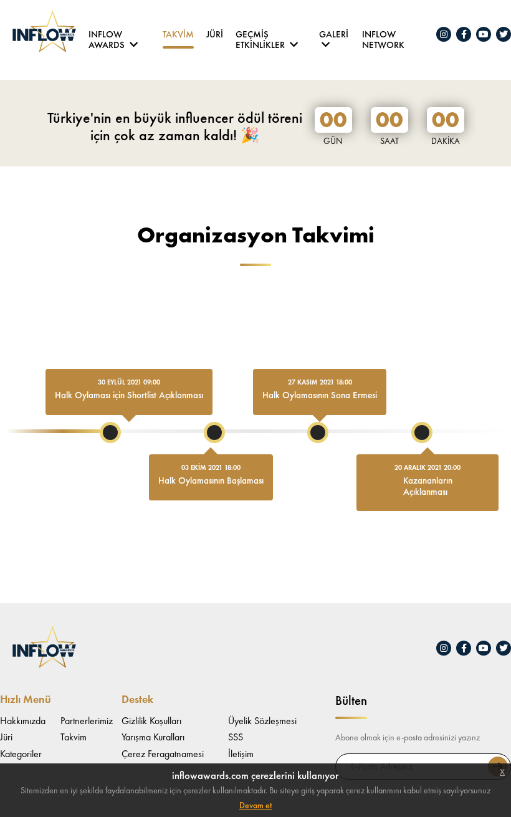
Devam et (255, 805)
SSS (235, 736)
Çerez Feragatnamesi (163, 753)
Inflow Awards (107, 37)
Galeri (333, 35)
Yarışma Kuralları (153, 736)
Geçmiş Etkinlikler (261, 37)
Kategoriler (21, 753)
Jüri (214, 35)
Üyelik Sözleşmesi (262, 720)
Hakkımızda (22, 720)
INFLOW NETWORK (383, 37)
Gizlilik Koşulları (151, 720)
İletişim (241, 753)
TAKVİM (178, 35)
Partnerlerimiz (86, 720)
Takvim (73, 736)
